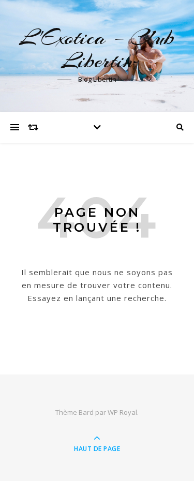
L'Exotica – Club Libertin (97, 49)
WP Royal (122, 412)
